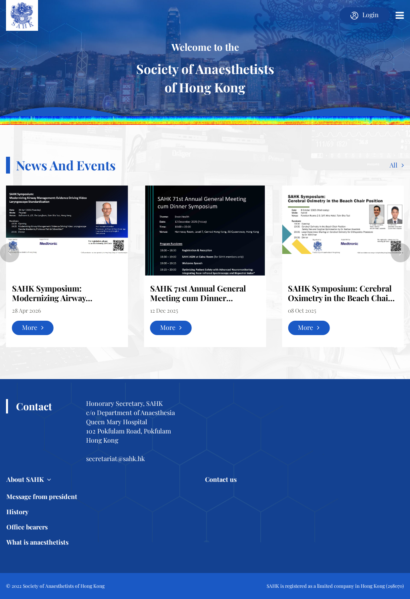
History (17, 511)
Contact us (221, 479)
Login (370, 14)
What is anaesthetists (37, 542)
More (29, 327)
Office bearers (27, 527)
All (394, 165)
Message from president (41, 496)
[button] (9, 252)
